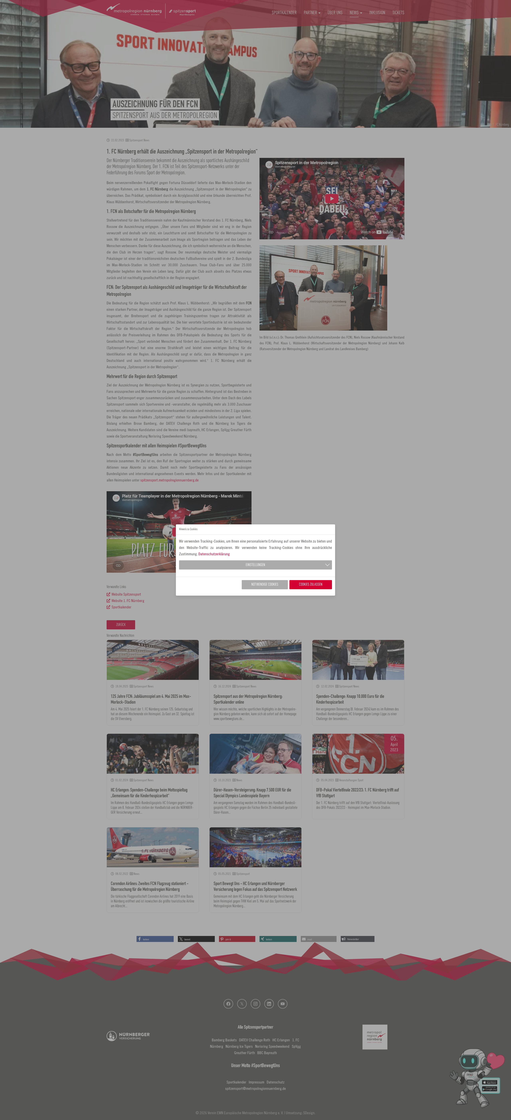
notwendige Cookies (264, 585)
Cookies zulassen (310, 585)
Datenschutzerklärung (214, 554)
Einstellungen (255, 565)
